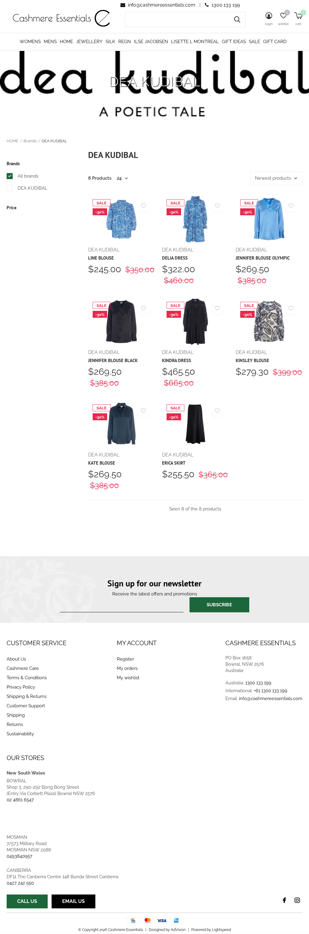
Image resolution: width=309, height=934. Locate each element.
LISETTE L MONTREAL (195, 41)
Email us (73, 901)
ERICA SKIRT (174, 463)
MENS (50, 41)
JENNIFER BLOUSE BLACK (113, 360)
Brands (30, 141)
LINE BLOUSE (101, 258)
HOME (66, 41)
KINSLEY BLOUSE (252, 360)
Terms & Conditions (27, 677)
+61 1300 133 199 (270, 690)
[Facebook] (284, 900)
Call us (27, 901)
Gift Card (275, 41)
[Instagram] (297, 900)
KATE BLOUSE (101, 463)
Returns (15, 724)
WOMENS (30, 41)
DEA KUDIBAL (32, 188)
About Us (16, 659)
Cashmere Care (23, 668)
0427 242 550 (20, 883)
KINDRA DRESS (176, 360)
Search (237, 19)
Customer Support (26, 705)
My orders (127, 668)
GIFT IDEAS (234, 41)
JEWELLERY (89, 41)
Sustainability (20, 734)
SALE (254, 41)
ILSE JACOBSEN (151, 41)
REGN (124, 41)
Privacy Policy (21, 687)
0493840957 (19, 856)
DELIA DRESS (175, 258)
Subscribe (219, 604)
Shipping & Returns (26, 696)
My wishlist (128, 677)
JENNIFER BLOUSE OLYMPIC (263, 258)
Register (125, 659)
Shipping (16, 715)
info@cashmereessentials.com (161, 5)
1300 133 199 (225, 5)
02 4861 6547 (20, 800)
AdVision (178, 930)
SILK (110, 41)
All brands (28, 176)
